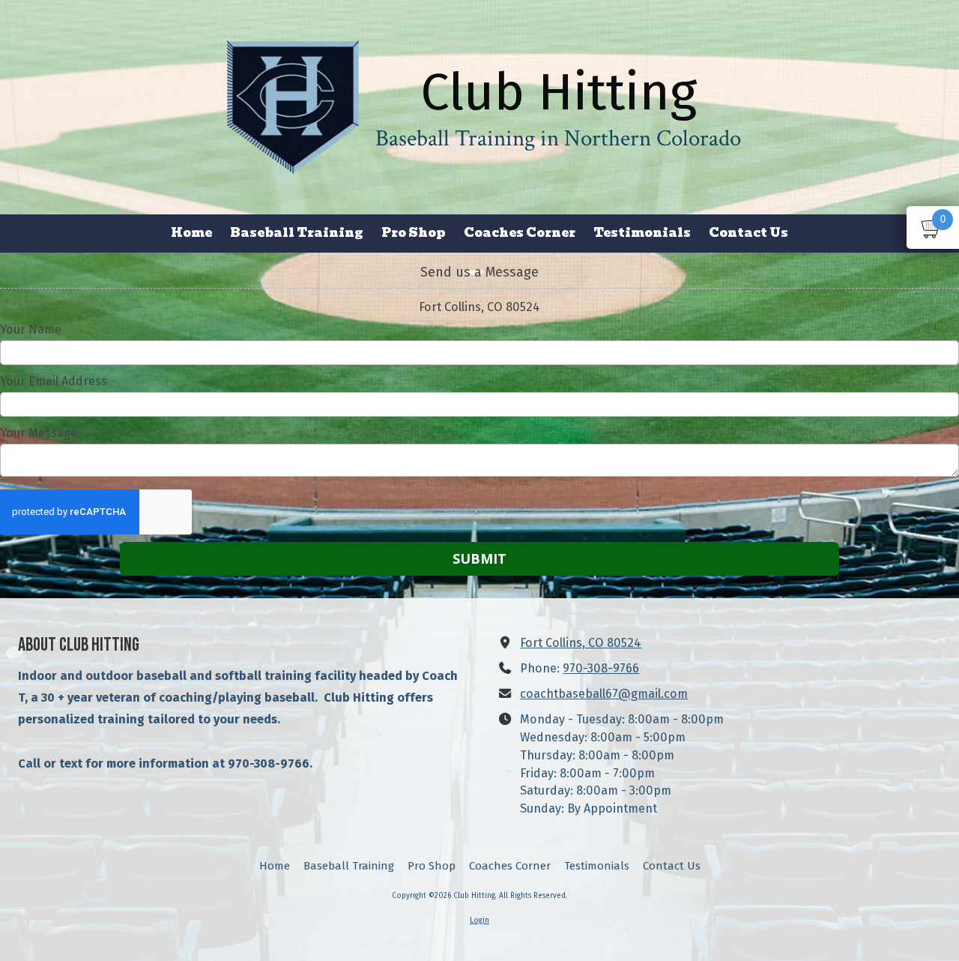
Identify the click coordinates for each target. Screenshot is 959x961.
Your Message (38, 433)
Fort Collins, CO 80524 (580, 643)
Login (479, 920)
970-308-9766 (601, 668)
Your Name (30, 329)
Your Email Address (53, 381)
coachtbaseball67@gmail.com (604, 694)
